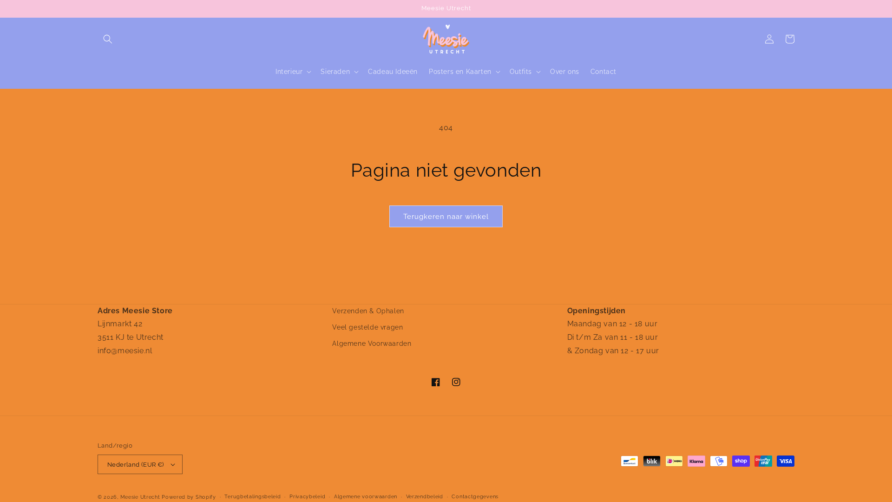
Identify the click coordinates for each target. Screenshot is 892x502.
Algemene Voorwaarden (371, 343)
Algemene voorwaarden (365, 497)
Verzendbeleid (424, 497)
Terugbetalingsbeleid (252, 497)
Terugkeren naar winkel (446, 216)
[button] (108, 39)
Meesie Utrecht (140, 497)
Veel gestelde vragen (367, 327)
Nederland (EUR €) (135, 464)
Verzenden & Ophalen (368, 311)
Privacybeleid (307, 497)
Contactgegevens (475, 497)
